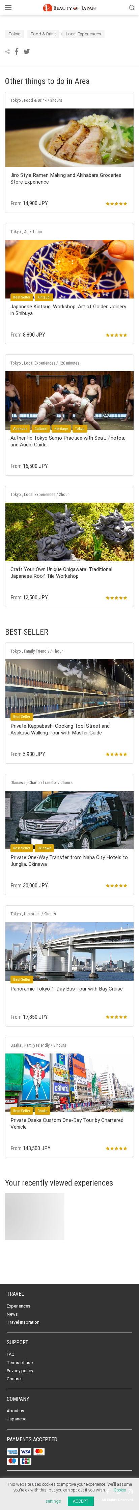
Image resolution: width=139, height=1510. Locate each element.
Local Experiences (83, 33)
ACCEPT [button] (81, 1501)
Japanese (16, 1418)
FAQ (11, 1354)
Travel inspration (23, 1322)
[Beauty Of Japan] (69, 7)
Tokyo (14, 33)
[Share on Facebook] (17, 52)
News (12, 1314)
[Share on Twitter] (26, 52)
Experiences (18, 1306)
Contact (14, 1378)
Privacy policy (20, 1370)
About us (15, 1410)
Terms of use (20, 1362)
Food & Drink (43, 33)
